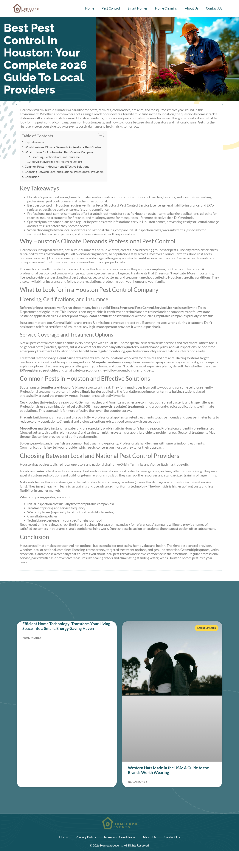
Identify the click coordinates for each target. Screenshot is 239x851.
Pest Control (111, 8)
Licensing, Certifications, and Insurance (56, 157)
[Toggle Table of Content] (99, 136)
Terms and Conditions (119, 837)
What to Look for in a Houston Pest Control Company (59, 152)
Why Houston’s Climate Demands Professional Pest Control (63, 147)
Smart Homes (138, 8)
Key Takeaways (34, 142)
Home (89, 8)
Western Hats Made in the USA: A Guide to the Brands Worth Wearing (168, 770)
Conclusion (32, 176)
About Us (191, 8)
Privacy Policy (86, 837)
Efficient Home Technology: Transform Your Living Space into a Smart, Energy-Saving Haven (66, 626)
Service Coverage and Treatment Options (57, 161)
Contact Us (214, 8)
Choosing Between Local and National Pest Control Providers (64, 171)
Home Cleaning (166, 8)
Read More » (32, 637)
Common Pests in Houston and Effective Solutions (57, 166)
